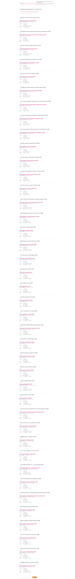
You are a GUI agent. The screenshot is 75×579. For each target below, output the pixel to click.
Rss (28, 3)
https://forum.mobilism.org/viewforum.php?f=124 (30, 11)
